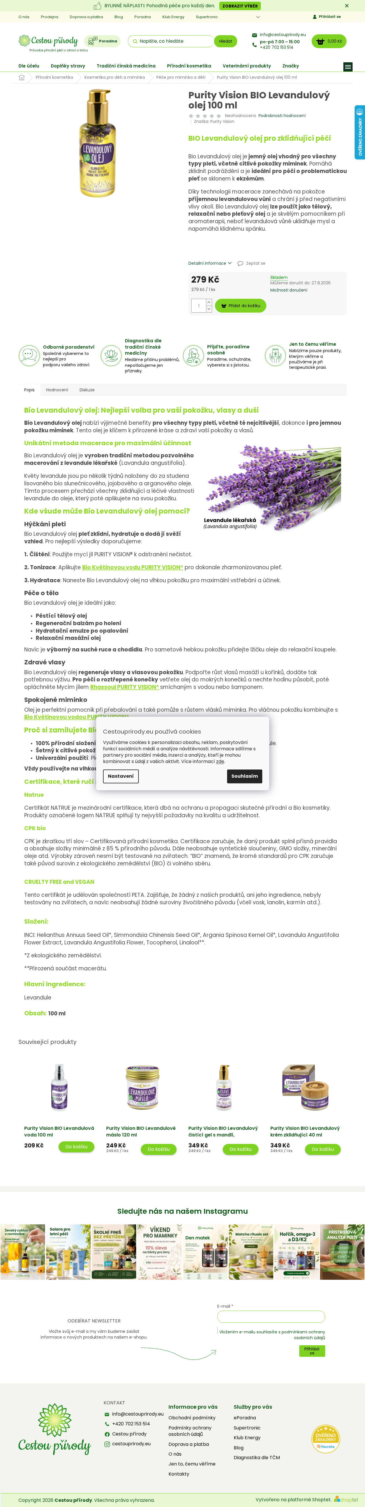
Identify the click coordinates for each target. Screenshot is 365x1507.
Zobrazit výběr (240, 6)
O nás (23, 17)
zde (220, 761)
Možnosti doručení (288, 290)
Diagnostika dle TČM (257, 1458)
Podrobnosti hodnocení (282, 116)
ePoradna (245, 1418)
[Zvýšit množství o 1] (209, 302)
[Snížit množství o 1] (209, 309)
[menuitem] (29, 66)
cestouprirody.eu (131, 1444)
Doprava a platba (86, 17)
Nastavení (121, 776)
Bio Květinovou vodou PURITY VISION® (76, 717)
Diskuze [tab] (87, 390)
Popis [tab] (29, 390)
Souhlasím (244, 776)
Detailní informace (207, 263)
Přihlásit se (330, 16)
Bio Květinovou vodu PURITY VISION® (132, 567)
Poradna (142, 17)
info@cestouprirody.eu (283, 34)
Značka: (214, 121)
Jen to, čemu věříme (192, 1464)
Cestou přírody (129, 1434)
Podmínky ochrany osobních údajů (190, 1431)
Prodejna (49, 17)
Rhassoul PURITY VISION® (124, 687)
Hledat (225, 41)
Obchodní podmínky (192, 1418)
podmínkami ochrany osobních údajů (303, 1335)
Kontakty (179, 1474)
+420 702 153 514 (280, 44)
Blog (119, 17)
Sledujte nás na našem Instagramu (182, 1211)
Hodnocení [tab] (57, 390)
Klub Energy (173, 17)
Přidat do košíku (244, 306)
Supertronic (207, 17)
